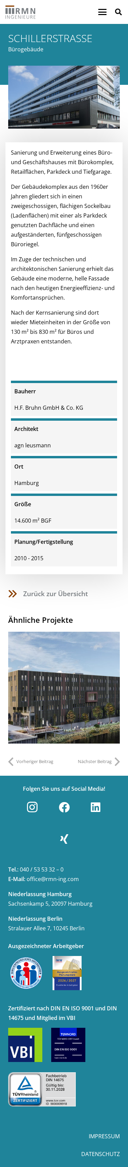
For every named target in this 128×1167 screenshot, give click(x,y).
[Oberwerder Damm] (64, 688)
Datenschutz (100, 1154)
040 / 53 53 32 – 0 (41, 869)
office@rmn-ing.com (53, 879)
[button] (102, 12)
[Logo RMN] (20, 12)
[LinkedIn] (95, 807)
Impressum (104, 1136)
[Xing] (64, 839)
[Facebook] (64, 807)
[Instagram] (32, 807)
